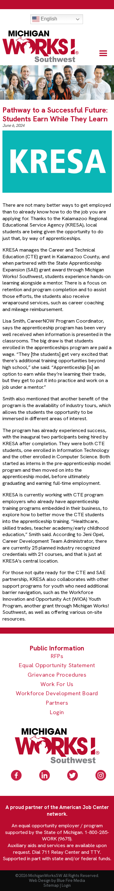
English (48, 18)
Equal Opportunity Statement (57, 665)
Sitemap (51, 885)
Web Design (39, 880)
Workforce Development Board (57, 693)
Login (57, 712)
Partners (57, 703)
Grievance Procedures (57, 675)
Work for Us (57, 684)
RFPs (57, 656)
